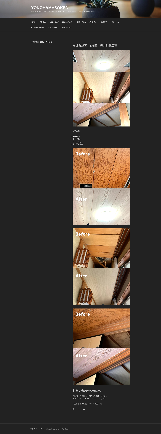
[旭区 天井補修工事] (101, 126)
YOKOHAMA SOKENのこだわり (61, 22)
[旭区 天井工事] (101, 304)
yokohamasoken (49, 7)
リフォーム (115, 22)
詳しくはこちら (79, 409)
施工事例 (104, 22)
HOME (33, 22)
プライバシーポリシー (38, 429)
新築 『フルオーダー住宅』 (87, 22)
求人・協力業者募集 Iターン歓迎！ (44, 27)
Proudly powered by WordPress (58, 429)
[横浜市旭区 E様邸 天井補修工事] (101, 224)
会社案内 (43, 22)
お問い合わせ (66, 27)
